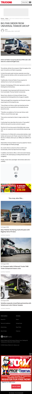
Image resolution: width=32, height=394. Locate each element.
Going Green (19, 323)
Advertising (3, 327)
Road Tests (18, 327)
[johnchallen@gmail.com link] (16, 176)
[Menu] (30, 2)
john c (6, 29)
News (6, 18)
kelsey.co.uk (16, 345)
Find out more (16, 386)
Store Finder (4, 331)
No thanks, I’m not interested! (16, 393)
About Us (3, 319)
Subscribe (24, 2)
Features (18, 331)
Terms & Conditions (5, 323)
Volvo (11, 85)
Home (2, 18)
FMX (21, 127)
